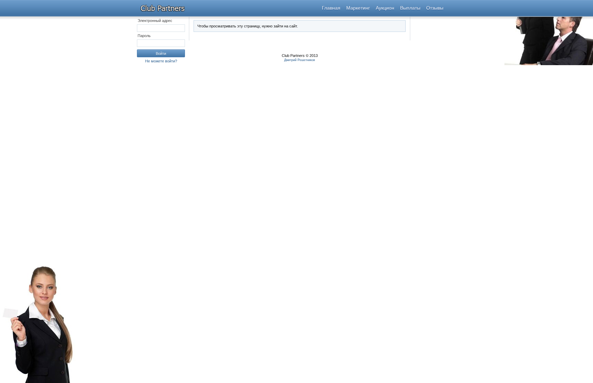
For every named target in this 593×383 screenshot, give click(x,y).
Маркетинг (358, 8)
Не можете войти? (161, 61)
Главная (331, 8)
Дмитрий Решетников (299, 60)
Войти (161, 53)
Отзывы (434, 8)
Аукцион (385, 8)
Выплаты (410, 8)
